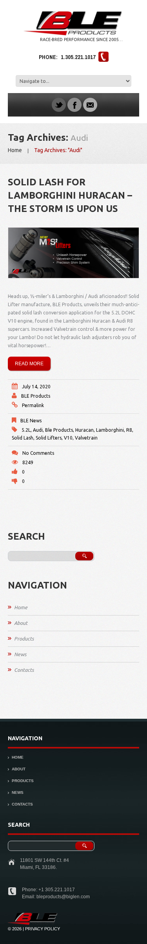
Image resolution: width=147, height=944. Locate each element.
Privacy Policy (42, 928)
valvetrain (86, 437)
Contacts (24, 670)
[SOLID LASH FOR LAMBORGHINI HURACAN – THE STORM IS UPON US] (73, 253)
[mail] (90, 104)
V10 (68, 437)
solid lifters (49, 437)
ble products (59, 430)
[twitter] (59, 104)
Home (15, 150)
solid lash (22, 437)
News (20, 654)
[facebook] (74, 104)
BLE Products (35, 395)
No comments (38, 453)
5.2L (26, 430)
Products (24, 638)
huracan (84, 430)
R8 (129, 430)
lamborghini (110, 430)
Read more (29, 363)
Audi (38, 430)
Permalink (33, 405)
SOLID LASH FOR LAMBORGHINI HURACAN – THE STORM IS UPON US (70, 195)
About (20, 623)
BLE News (31, 420)
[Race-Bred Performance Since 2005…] (33, 915)
